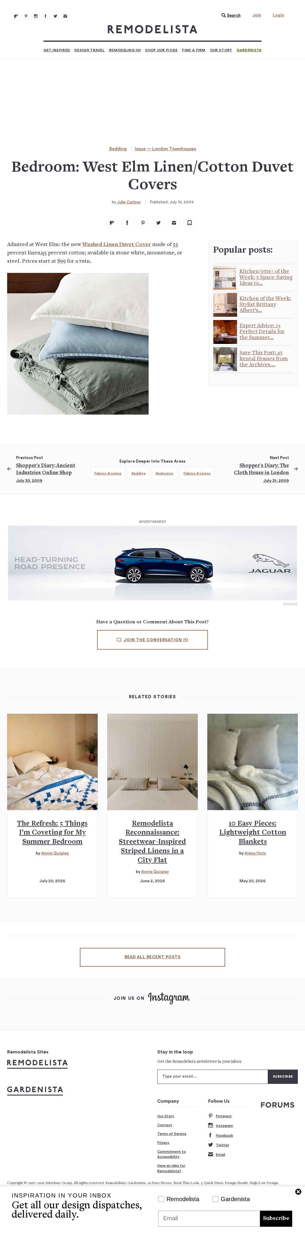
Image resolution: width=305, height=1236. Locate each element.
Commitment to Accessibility (171, 1154)
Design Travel (89, 50)
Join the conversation (155, 640)
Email (220, 1154)
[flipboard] (112, 223)
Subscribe (276, 1218)
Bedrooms (164, 473)
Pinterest (224, 1116)
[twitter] (158, 223)
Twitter (222, 1145)
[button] (230, 15)
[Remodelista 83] (55, 16)
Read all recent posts (152, 957)
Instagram (224, 1125)
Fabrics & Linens (108, 473)
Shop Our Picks (161, 50)
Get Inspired (56, 50)
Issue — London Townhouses (165, 149)
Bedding (118, 149)
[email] (174, 223)
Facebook (224, 1135)
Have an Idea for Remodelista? (171, 1168)
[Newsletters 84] (65, 16)
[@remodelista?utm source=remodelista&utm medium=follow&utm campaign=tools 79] (16, 16)
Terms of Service (171, 1133)
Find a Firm (193, 50)
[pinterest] (143, 223)
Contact (164, 1125)
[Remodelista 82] (45, 16)
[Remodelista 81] (36, 16)
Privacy (163, 1142)
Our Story (221, 50)
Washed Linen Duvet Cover (116, 245)
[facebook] (127, 223)
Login (278, 15)
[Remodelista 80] (26, 16)
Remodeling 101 (125, 50)
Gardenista (249, 50)
